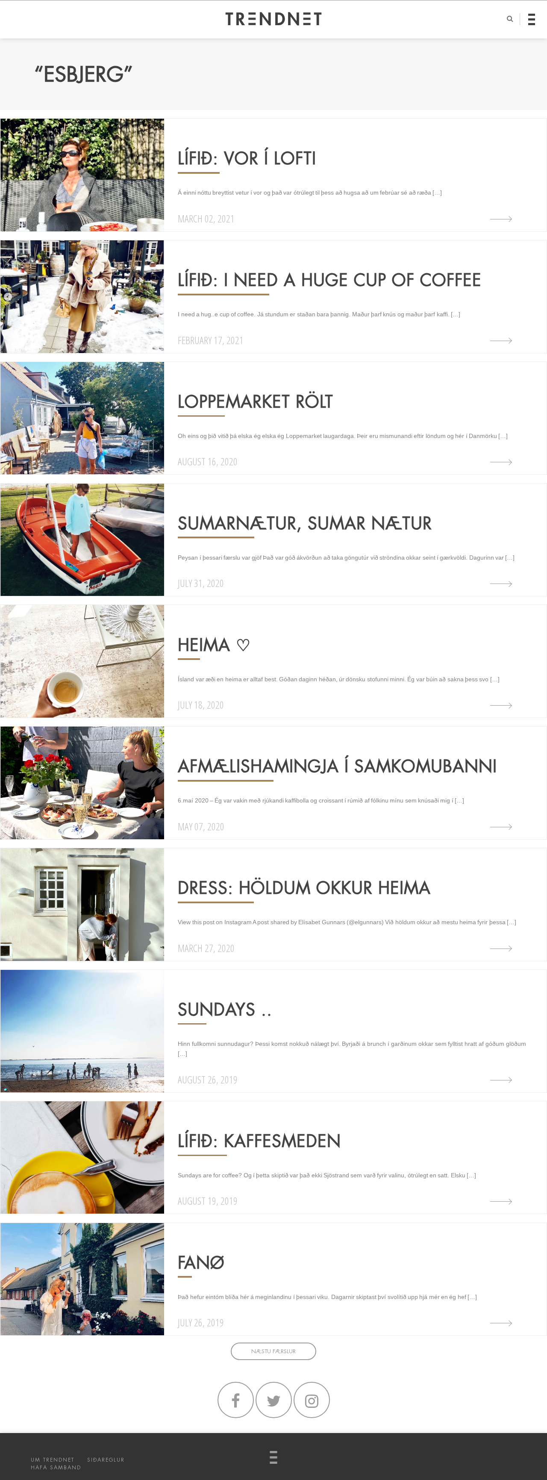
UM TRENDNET (52, 1460)
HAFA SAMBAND (56, 1467)
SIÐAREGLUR (106, 1460)
